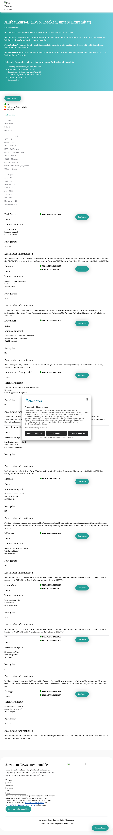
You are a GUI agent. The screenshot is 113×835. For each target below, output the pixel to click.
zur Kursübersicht (13, 98)
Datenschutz (52, 820)
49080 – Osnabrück (11, 162)
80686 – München (10, 169)
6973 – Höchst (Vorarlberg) (14, 152)
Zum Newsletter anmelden (18, 809)
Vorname (9, 780)
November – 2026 (10, 201)
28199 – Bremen (10, 156)
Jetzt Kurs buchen (100, 828)
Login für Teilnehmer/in (65, 820)
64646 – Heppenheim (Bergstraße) (16, 166)
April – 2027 (8, 181)
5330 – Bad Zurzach (11, 149)
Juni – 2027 (8, 194)
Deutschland (8, 124)
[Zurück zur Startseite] (8, 6)
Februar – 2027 (9, 188)
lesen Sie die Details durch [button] (34, 803)
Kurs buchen (82, 217)
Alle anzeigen (10, 115)
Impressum (42, 820)
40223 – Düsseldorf (11, 159)
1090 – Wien (8, 139)
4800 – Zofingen (10, 146)
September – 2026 (10, 204)
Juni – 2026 (8, 191)
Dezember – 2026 (10, 184)
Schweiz (7, 127)
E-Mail (8, 791)
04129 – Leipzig (10, 142)
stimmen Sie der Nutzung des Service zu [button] (20, 805)
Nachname (9, 785)
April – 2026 (8, 178)
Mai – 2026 (8, 198)
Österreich (8, 130)
